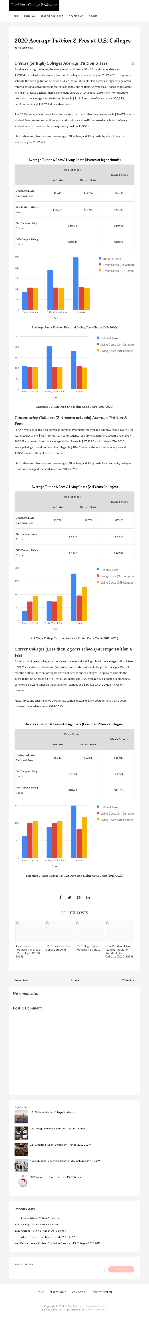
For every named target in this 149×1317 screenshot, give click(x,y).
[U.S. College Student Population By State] (89, 931)
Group (93, 16)
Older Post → (130, 980)
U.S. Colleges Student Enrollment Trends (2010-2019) (60, 1144)
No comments (25, 47)
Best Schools (58, 1292)
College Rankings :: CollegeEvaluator (85, 1306)
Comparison (79, 1292)
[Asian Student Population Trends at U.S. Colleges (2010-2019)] (30, 931)
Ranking (29, 16)
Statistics (76, 16)
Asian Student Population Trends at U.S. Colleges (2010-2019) (28, 951)
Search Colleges (52, 16)
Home (15, 16)
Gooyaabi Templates (96, 1309)
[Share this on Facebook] (61, 898)
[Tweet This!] (69, 898)
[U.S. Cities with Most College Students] (59, 931)
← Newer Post (19, 980)
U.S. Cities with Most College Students (58, 947)
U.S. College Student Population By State (87, 947)
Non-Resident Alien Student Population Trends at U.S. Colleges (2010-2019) (119, 951)
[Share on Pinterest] (78, 898)
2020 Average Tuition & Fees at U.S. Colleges (73, 40)
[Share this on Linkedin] (88, 898)
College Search (102, 1292)
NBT (64, 1309)
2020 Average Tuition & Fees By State (36, 1224)
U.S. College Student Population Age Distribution (58, 1128)
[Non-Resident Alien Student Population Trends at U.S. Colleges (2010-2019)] (119, 931)
